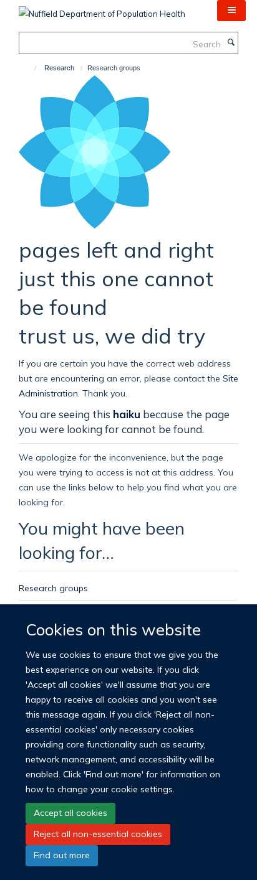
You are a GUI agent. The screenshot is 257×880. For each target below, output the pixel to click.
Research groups (53, 588)
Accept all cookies (70, 812)
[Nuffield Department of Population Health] (102, 9)
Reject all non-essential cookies (98, 834)
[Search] (231, 43)
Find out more (62, 855)
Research (59, 68)
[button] (231, 10)
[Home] (29, 68)
